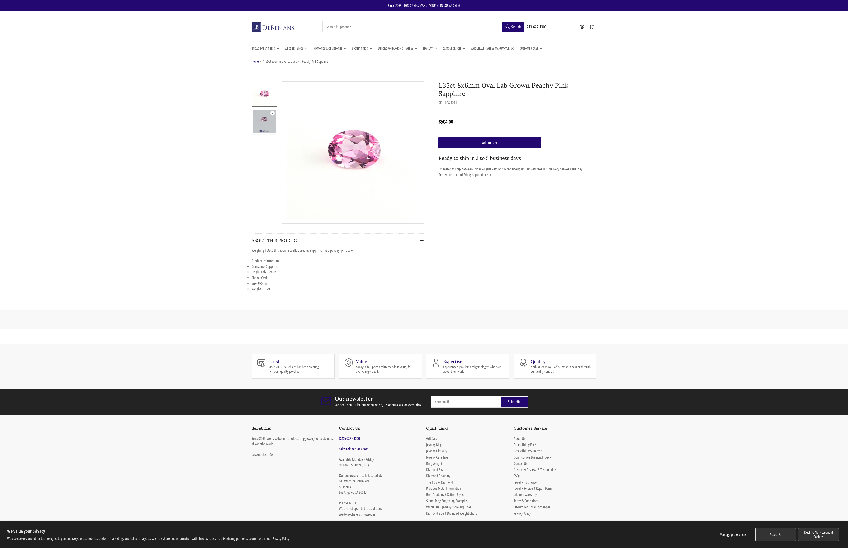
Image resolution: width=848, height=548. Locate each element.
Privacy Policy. (281, 538)
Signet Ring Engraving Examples (447, 500)
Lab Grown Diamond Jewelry (395, 48)
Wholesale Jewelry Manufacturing (492, 48)
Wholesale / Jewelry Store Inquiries (448, 507)
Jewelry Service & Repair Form (533, 488)
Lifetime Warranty (525, 494)
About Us (519, 438)
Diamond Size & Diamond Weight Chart (451, 513)
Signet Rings (360, 48)
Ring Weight (434, 463)
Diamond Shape (436, 469)
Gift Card (432, 438)
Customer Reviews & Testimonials (535, 469)
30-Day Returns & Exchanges (532, 507)
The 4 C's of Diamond (439, 482)
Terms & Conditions (526, 500)
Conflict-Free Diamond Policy (532, 457)
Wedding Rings (294, 48)
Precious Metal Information (443, 488)
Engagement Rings (263, 48)
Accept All (776, 534)
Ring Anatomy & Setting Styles (445, 494)
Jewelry (428, 48)
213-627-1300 (537, 26)
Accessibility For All (526, 444)
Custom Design (452, 48)
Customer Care (529, 48)
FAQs (517, 475)
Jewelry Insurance (525, 482)
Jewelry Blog (434, 444)
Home (255, 61)
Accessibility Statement (528, 450)
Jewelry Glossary (436, 450)
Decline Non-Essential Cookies (818, 534)
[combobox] (423, 27)
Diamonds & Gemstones (327, 48)
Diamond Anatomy (438, 475)
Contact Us (520, 463)
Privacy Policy (522, 513)
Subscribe (514, 401)
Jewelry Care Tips (437, 457)
